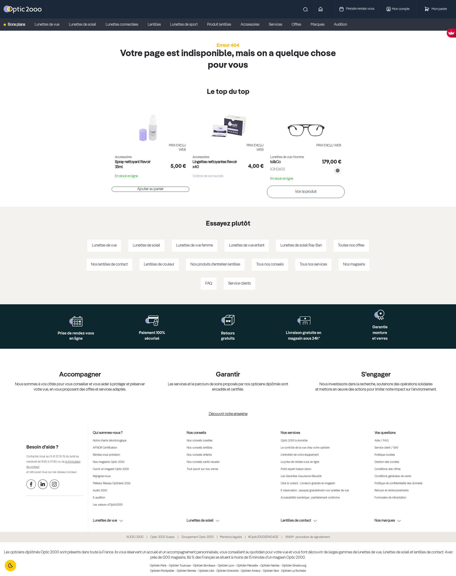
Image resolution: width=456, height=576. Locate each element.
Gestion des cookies (387, 462)
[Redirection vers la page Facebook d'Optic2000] (31, 485)
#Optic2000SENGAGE (263, 537)
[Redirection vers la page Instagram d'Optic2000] (54, 485)
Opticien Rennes (186, 571)
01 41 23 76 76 (57, 456)
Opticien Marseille (247, 565)
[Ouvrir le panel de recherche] (178, 9)
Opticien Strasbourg (294, 565)
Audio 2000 (100, 490)
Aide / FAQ (381, 440)
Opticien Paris (158, 565)
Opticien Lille (206, 571)
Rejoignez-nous (102, 476)
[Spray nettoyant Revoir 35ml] (150, 122)
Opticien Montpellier (162, 571)
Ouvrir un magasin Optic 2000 (111, 469)
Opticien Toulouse (180, 565)
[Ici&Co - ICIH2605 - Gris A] (306, 122)
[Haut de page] (445, 558)
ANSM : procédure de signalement (307, 537)
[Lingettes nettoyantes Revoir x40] (228, 122)
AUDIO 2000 (134, 537)
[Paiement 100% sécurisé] (151, 320)
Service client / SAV (386, 447)
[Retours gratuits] (227, 320)
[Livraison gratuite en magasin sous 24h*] (303, 320)
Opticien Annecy (251, 571)
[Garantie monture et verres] (379, 314)
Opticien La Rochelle (293, 571)
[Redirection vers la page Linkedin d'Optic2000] (43, 485)
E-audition (99, 497)
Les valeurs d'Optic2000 (108, 504)
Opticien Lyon (226, 565)
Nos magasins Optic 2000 (108, 462)
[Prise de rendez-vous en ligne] (75, 321)
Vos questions (385, 433)
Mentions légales (231, 537)
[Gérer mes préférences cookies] (10, 565)
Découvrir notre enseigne (228, 414)
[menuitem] (17, 25)
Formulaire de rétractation (390, 497)
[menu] (180, 25)
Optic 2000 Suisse (162, 537)
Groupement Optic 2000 (197, 537)
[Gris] (336, 171)
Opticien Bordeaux (204, 565)
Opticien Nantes (270, 565)
